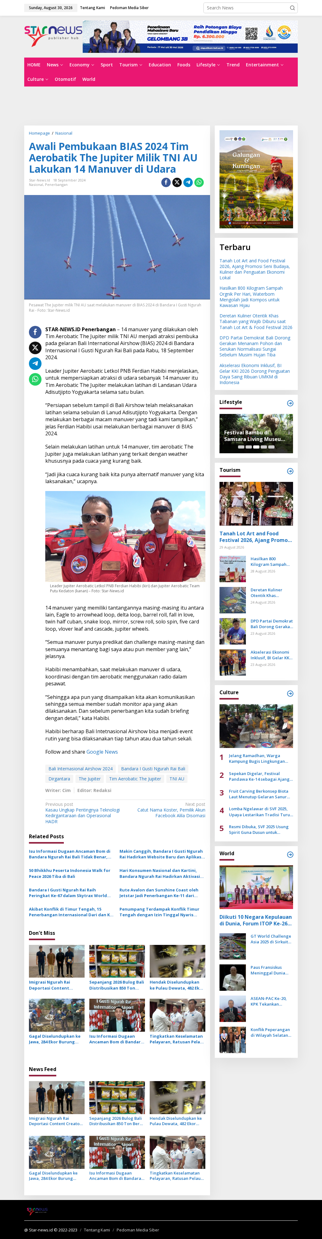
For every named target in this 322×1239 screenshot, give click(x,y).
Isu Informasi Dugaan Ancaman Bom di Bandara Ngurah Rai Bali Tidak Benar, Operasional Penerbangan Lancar (69, 854)
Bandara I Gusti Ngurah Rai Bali (153, 769)
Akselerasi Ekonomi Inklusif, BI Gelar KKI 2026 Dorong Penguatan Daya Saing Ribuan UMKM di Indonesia (254, 374)
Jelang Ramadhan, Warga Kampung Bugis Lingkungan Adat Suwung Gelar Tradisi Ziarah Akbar (257, 758)
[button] (292, 8)
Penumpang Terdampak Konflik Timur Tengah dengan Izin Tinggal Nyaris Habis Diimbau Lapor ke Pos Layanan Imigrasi (159, 912)
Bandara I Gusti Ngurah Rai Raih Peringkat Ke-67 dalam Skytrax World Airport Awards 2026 (68, 892)
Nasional (36, 184)
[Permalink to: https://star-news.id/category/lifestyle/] (290, 403)
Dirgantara (59, 779)
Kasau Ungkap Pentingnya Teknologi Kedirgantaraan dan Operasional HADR (82, 812)
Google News (102, 751)
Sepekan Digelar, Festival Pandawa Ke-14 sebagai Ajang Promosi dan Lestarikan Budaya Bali (260, 776)
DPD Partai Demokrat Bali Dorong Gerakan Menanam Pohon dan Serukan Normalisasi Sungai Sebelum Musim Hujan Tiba (254, 346)
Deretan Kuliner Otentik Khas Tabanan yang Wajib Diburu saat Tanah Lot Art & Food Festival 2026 (255, 321)
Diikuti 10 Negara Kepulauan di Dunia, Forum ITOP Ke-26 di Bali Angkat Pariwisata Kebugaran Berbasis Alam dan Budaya (255, 920)
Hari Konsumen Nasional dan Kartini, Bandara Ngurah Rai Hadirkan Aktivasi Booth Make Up (159, 873)
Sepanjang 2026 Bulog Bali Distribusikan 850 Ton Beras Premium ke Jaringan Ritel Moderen (116, 985)
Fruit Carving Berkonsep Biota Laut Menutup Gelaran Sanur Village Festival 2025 (258, 794)
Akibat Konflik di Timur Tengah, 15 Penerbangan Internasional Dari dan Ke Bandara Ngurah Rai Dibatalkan (70, 912)
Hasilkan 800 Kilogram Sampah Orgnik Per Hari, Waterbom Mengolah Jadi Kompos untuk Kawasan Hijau (251, 296)
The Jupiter (90, 779)
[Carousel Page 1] (241, 447)
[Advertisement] (161, 105)
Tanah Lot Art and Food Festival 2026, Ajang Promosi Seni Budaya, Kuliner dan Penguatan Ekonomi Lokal (254, 269)
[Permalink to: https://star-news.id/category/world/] (290, 854)
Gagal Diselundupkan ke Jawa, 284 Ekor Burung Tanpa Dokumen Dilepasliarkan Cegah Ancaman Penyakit (54, 1039)
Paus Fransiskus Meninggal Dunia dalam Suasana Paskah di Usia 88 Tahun (268, 970)
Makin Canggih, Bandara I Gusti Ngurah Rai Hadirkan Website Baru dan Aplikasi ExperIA (161, 854)
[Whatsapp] (199, 182)
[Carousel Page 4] (264, 447)
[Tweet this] (177, 182)
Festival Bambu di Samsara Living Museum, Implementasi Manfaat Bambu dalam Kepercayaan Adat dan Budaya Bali (255, 436)
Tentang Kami (97, 1230)
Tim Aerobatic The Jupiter (135, 779)
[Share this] (166, 182)
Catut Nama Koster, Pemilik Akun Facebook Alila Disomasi (171, 809)
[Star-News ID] (53, 36)
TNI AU (176, 779)
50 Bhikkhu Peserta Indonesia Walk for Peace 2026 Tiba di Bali (69, 873)
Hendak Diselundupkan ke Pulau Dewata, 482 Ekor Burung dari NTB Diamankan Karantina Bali (177, 985)
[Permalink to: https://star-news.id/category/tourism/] (290, 471)
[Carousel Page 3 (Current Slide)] (256, 447)
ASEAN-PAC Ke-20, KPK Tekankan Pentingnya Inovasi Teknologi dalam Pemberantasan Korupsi (270, 1001)
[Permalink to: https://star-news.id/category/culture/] (290, 693)
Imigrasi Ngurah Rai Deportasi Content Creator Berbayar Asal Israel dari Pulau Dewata (54, 985)
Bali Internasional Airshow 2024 (80, 769)
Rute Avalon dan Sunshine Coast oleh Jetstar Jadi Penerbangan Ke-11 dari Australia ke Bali (158, 892)
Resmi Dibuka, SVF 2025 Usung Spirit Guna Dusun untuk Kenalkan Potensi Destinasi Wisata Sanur (259, 829)
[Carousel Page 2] (249, 447)
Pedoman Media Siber (138, 1230)
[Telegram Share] (188, 182)
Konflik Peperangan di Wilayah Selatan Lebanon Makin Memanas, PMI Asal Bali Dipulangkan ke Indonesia (270, 1032)
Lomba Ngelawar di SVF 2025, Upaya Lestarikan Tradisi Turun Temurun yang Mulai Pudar (260, 811)
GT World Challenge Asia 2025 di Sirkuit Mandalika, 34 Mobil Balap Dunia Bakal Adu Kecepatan (271, 939)
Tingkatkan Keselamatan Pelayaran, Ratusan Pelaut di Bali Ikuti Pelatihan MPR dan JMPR (177, 1039)
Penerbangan (56, 184)
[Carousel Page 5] (271, 447)
